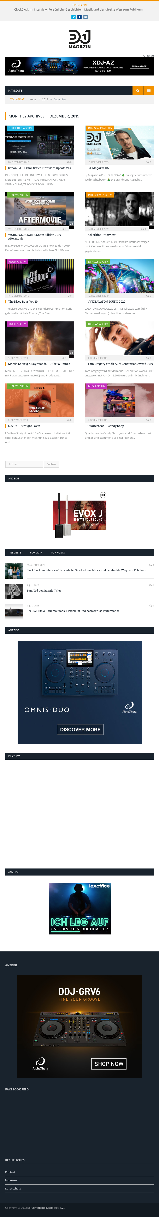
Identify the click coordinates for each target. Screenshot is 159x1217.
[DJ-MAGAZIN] (79, 38)
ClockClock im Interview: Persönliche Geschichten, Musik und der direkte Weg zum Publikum (78, 9)
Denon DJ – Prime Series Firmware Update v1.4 (39, 168)
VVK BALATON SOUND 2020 (106, 301)
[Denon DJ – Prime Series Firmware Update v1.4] (39, 144)
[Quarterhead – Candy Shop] (119, 401)
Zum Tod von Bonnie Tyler (44, 590)
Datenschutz (13, 1188)
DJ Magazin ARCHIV (100, 128)
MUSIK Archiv (17, 262)
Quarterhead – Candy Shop (106, 426)
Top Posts (58, 552)
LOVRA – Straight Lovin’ (24, 426)
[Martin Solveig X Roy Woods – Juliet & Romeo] (39, 339)
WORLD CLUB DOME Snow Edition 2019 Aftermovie (34, 236)
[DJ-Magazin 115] (119, 144)
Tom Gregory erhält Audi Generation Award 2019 (120, 364)
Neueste (15, 552)
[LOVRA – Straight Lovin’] (39, 401)
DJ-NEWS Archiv (18, 195)
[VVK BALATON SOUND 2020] (119, 277)
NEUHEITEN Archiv (20, 128)
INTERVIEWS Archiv (100, 195)
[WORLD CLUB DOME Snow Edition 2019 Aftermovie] (39, 210)
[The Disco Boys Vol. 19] (39, 277)
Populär (36, 552)
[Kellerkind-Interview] (119, 210)
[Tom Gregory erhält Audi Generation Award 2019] (119, 339)
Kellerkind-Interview (102, 235)
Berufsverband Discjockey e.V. (45, 1208)
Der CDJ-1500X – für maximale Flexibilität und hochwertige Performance (73, 611)
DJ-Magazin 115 (98, 168)
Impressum (12, 1180)
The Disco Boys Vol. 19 (23, 301)
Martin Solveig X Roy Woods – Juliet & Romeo (39, 364)
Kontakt (10, 1172)
